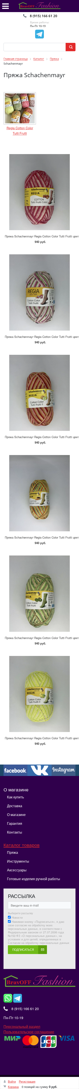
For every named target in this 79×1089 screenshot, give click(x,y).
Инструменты (18, 861)
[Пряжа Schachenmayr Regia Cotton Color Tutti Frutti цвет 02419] (39, 290)
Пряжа (12, 852)
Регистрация (27, 1081)
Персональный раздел (22, 1026)
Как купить (15, 796)
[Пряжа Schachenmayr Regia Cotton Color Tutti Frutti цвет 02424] (39, 692)
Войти (12, 1081)
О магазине (16, 814)
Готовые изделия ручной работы (33, 878)
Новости (17, 917)
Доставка (14, 805)
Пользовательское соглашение (29, 1031)
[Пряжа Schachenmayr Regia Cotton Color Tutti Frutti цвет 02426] (39, 390)
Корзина (13, 1087)
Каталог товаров (22, 844)
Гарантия (14, 823)
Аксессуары (17, 869)
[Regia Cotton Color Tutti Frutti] (20, 108)
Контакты (14, 832)
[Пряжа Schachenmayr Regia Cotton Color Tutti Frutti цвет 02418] (39, 591)
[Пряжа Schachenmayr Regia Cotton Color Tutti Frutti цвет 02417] (39, 491)
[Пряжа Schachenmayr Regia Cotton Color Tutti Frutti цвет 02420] (39, 190)
